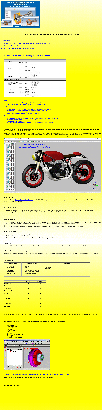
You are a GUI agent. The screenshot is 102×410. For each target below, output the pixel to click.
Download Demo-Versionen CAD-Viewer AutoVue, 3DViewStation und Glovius (25, 43)
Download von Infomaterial (9, 46)
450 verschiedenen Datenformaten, (24, 200)
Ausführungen (5, 40)
